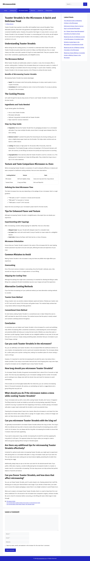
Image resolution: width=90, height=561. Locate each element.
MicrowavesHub (9, 4)
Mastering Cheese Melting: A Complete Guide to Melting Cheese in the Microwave (74, 55)
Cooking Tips (13, 10)
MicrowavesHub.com (42, 558)
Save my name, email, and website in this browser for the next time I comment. (28, 545)
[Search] (85, 4)
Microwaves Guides (23, 10)
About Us (33, 10)
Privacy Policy (49, 10)
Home (5, 10)
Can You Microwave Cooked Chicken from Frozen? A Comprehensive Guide (23, 502)
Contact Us (40, 10)
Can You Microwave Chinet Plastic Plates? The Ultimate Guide (20, 504)
